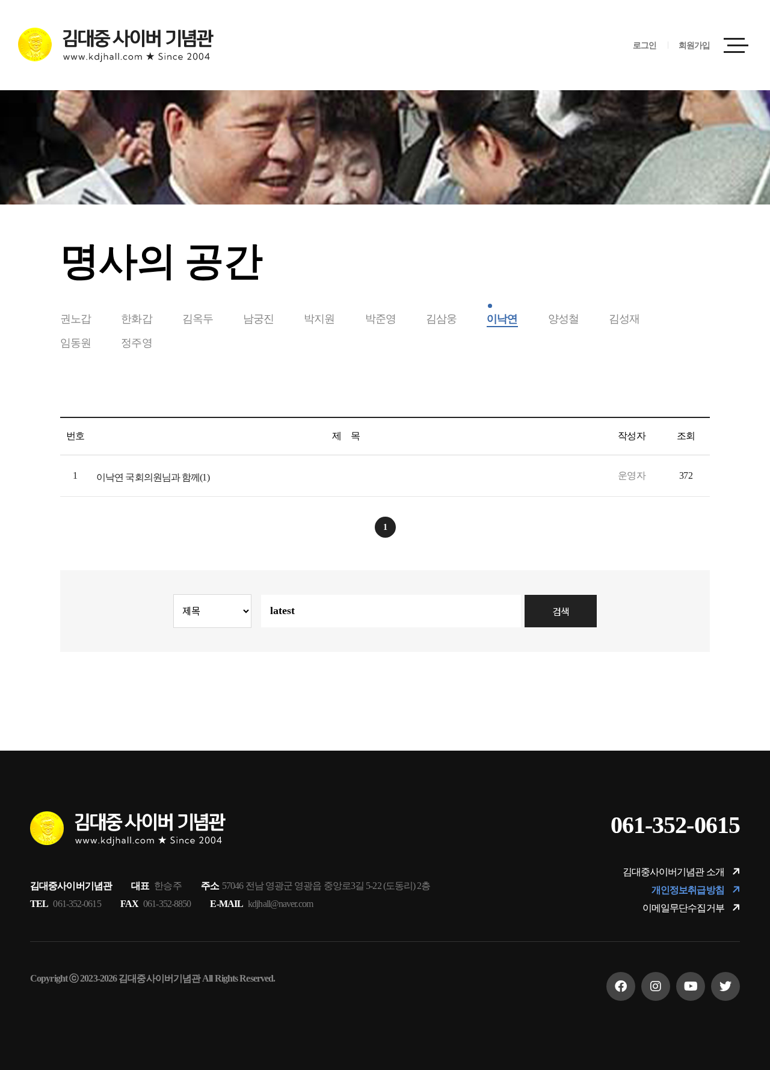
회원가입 (694, 45)
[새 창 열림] (620, 986)
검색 (560, 611)
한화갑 (136, 319)
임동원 (75, 343)
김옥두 (197, 319)
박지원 (319, 319)
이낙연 (502, 319)
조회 (686, 436)
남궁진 (258, 319)
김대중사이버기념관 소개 (674, 872)
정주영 (136, 343)
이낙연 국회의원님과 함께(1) (152, 477)
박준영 (380, 319)
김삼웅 (441, 319)
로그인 (644, 45)
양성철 (563, 319)
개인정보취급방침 (688, 890)
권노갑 (75, 319)
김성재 (624, 319)
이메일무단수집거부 (684, 908)
